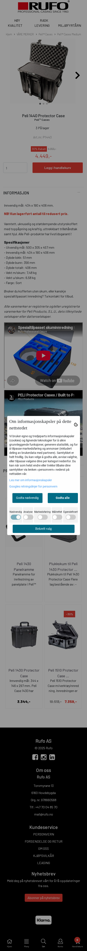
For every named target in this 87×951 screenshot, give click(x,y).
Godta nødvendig (27, 497)
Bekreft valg (43, 528)
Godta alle (63, 497)
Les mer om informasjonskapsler (30, 480)
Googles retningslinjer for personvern (33, 486)
